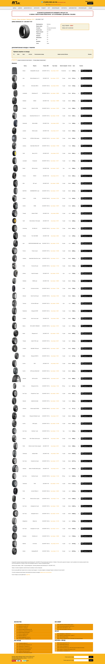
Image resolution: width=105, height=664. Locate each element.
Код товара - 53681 (55, 310)
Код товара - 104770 (55, 78)
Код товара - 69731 (55, 468)
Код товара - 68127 (55, 130)
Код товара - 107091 (55, 325)
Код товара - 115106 (55, 476)
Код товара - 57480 (55, 295)
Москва (52, 4)
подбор (43, 8)
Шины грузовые (21, 19)
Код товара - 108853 (55, 280)
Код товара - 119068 (55, 145)
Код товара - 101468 (55, 423)
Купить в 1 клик (87, 70)
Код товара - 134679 (55, 168)
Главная (14, 19)
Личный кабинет (57, 4)
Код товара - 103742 (55, 273)
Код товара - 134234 (55, 401)
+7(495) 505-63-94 (50, 2)
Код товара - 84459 (55, 123)
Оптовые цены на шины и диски (19, 657)
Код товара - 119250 (55, 333)
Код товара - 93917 (55, 416)
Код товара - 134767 (55, 190)
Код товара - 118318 (55, 228)
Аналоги (14, 60)
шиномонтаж (72, 8)
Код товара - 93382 (55, 318)
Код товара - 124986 (55, 183)
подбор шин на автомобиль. (46, 572)
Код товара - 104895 (55, 138)
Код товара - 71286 (55, 386)
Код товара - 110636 (55, 506)
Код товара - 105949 (55, 303)
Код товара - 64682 (55, 235)
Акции (90, 8)
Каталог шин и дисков (17, 656)
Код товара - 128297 (55, 348)
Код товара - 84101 (55, 175)
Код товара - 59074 (55, 220)
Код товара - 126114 (55, 528)
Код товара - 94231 (55, 363)
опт (49, 8)
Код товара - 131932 (55, 243)
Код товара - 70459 (55, 453)
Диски (20, 8)
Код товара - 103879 (55, 205)
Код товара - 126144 (55, 513)
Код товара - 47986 (55, 438)
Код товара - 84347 (55, 341)
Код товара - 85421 (55, 70)
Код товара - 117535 (55, 265)
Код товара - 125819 (55, 393)
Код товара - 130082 (55, 536)
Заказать (90, 3)
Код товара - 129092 (55, 371)
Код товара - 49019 (55, 446)
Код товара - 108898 (55, 100)
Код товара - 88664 (55, 213)
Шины (14, 8)
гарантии (28, 574)
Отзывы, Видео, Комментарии (39, 60)
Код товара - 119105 (55, 483)
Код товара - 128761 (55, 408)
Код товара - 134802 (55, 93)
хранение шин (82, 8)
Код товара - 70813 (55, 356)
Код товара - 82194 (55, 543)
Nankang (29, 19)
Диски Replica (28, 8)
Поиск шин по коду (69, 657)
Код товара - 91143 (55, 551)
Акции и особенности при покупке (25, 60)
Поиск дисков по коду (69, 660)
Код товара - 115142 (55, 431)
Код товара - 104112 (55, 258)
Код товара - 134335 (55, 108)
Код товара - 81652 (55, 153)
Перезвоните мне (61, 2)
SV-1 (33, 19)
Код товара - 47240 (55, 198)
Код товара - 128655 (55, 491)
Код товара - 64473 (55, 378)
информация (55, 8)
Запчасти (36, 8)
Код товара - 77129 (55, 498)
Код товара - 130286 (55, 250)
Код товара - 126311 (55, 160)
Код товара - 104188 (55, 115)
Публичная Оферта (16, 659)
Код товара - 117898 (55, 288)
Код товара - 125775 (55, 461)
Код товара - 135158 (55, 521)
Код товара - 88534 (55, 85)
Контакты (64, 8)
